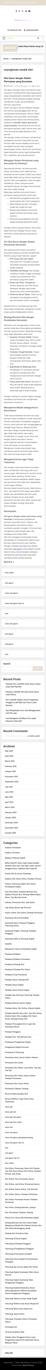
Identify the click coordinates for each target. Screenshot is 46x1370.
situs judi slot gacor (13, 1117)
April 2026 (9, 756)
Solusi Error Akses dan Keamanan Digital (22, 1218)
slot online (9, 573)
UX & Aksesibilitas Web (14, 1332)
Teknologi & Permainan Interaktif (18, 1254)
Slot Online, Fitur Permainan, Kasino (19, 1179)
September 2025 (11, 782)
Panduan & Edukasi (13, 954)
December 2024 (11, 823)
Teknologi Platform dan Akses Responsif (22, 1304)
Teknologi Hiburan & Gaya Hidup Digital (21, 1298)
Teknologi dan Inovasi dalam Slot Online (21, 1267)
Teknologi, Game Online (14, 1314)
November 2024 (11, 828)
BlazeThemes (28, 1365)
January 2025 (10, 817)
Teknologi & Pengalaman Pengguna (19, 1249)
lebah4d (8, 944)
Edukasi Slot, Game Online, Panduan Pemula (23, 879)
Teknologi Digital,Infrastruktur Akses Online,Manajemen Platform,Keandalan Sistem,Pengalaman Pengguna (21, 1291)
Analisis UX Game (12, 853)
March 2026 (10, 761)
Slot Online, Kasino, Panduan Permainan (21, 1194)
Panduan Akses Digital (14, 985)
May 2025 (9, 797)
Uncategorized (11, 1327)
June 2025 (9, 792)
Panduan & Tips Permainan (16, 975)
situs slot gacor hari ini (14, 603)
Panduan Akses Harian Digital (17, 990)
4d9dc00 (9, 86)
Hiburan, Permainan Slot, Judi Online (20, 902)
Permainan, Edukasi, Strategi (16, 1089)
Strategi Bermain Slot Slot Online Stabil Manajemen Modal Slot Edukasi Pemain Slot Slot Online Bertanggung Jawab (23, 1225)
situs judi (9, 1107)
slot (6, 613)
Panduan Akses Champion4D (17, 980)
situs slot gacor (11, 593)
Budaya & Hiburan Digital (15, 858)
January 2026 (10, 771)
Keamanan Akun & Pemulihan (17, 918)
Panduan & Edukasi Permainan (17, 959)
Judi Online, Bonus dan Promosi (18, 908)
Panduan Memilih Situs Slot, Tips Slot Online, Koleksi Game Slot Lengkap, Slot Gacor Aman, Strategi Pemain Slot (23, 1016)
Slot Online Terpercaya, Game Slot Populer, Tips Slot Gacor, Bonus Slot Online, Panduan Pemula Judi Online (23, 1171)
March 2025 (10, 807)
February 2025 (10, 812)
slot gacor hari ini (12, 1158)
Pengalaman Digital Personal (17, 1047)
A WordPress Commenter (16, 736)
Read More (8, 562)
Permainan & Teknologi (14, 1052)
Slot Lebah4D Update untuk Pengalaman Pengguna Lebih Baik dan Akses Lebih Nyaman (22, 702)
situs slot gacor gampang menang (19, 1137)
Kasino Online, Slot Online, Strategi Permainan (24, 913)
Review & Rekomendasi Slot (16, 1094)
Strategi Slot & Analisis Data (16, 1233)
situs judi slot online (13, 1122)
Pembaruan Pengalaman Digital (18, 1042)
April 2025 (9, 802)
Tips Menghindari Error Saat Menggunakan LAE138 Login (25, 3)
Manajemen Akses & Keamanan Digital (21, 949)
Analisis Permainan (13, 848)
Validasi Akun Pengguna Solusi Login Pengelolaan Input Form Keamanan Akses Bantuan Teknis (22, 1340)
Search (6, 663)
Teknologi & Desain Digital (16, 1238)
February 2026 (10, 766)
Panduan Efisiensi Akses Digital (18, 1003)
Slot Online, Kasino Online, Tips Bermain (21, 1189)
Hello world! (35, 736)
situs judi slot (10, 1112)
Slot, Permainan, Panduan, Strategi (19, 1212)
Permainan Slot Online (14, 1063)
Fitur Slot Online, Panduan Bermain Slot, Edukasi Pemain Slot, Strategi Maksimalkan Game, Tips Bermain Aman (23, 894)
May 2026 (9, 751)
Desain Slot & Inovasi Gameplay (18, 874)
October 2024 (10, 833)
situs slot (9, 1127)
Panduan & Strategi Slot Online (17, 969)
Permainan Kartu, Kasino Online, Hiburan (21, 1057)
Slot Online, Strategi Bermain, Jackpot (20, 1207)
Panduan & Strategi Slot (14, 964)
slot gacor (17, 549)
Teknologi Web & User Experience (19, 1309)
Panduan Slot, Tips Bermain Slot (18, 1037)
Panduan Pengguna (12, 1032)
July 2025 (9, 787)
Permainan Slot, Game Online (17, 1083)
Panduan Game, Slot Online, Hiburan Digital (22, 1008)
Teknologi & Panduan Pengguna (18, 1244)
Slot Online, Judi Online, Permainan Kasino (22, 1184)
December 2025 (11, 777)
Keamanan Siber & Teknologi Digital (19, 939)
